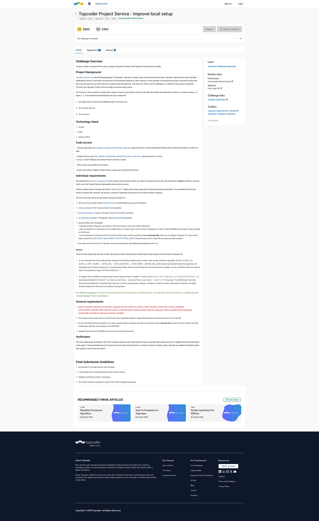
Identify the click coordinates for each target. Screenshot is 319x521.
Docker (90, 18)
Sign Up (228, 3)
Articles (194, 490)
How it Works (167, 465)
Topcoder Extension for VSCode (222, 110)
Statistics (194, 495)
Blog (192, 485)
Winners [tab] (110, 50)
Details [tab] (79, 50)
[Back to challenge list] (76, 14)
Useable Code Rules (217, 99)
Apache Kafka (99, 18)
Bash (107, 18)
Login (240, 3)
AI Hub (193, 480)
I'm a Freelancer (197, 465)
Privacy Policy (224, 486)
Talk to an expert (228, 466)
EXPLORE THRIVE (232, 400)
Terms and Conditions (227, 481)
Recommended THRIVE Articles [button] (131, 18)
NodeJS (114, 18)
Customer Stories (169, 475)
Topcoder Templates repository (222, 113)
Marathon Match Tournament (202, 475)
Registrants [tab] (93, 50)
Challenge (82, 18)
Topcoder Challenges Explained (222, 66)
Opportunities (101, 3)
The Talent (166, 470)
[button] (89, 3)
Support (222, 476)
